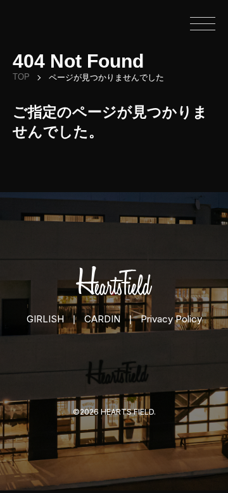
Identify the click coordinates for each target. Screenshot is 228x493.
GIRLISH (45, 319)
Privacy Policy (171, 319)
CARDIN (102, 319)
